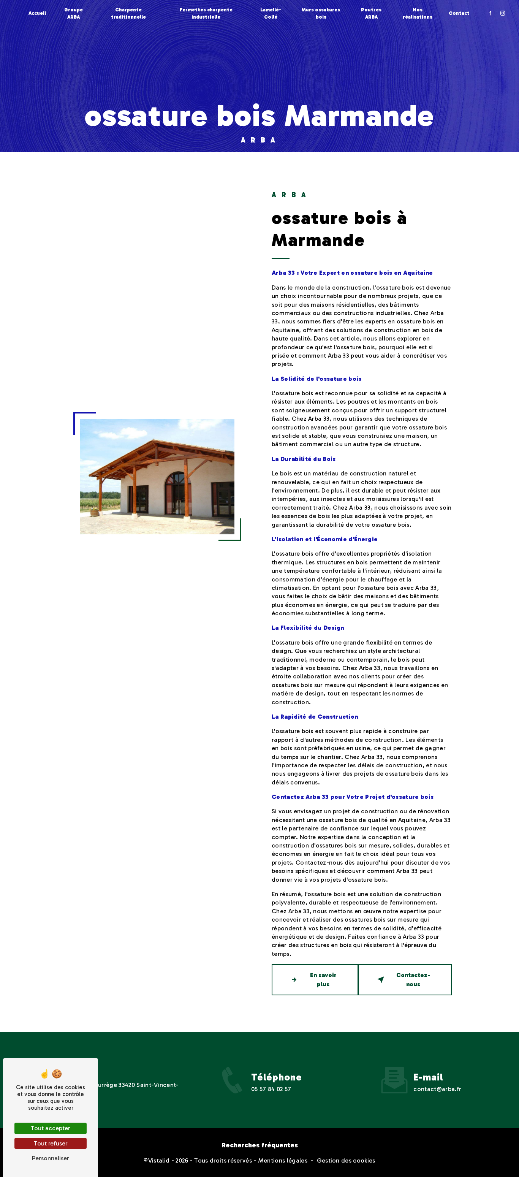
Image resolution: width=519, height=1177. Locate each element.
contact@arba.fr (437, 1089)
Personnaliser (50, 1158)
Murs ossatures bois (321, 13)
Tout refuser (51, 1143)
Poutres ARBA (371, 13)
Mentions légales (282, 1160)
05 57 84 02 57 (271, 1089)
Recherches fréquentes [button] (260, 1145)
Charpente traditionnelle (128, 13)
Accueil (37, 13)
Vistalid (159, 1160)
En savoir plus (323, 979)
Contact (459, 13)
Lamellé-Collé (270, 13)
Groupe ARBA (73, 13)
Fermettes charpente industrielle (206, 13)
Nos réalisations (417, 13)
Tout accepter (50, 1128)
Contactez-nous (413, 979)
